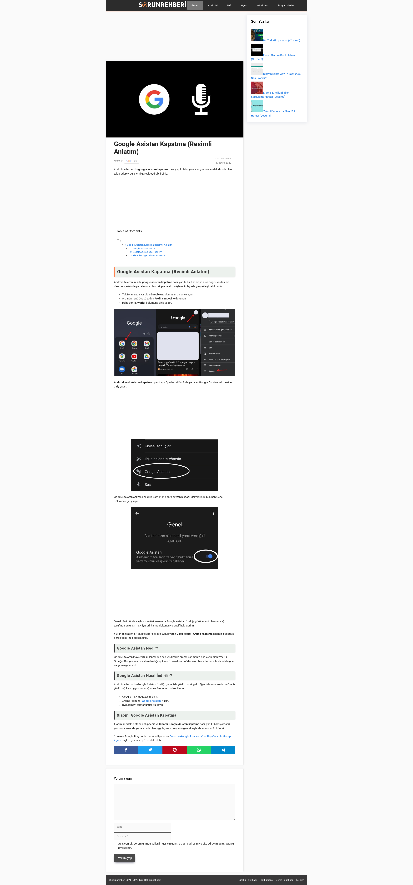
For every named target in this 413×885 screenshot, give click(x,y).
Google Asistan (151, 700)
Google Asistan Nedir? (144, 248)
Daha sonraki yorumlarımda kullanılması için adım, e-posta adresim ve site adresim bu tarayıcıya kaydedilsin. (175, 845)
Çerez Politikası (284, 880)
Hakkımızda (266, 880)
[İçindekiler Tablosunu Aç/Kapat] (118, 240)
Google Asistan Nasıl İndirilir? (147, 252)
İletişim (300, 880)
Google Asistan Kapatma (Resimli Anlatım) (150, 244)
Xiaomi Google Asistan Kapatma (149, 255)
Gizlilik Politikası (248, 880)
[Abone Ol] (131, 161)
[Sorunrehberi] (162, 5)
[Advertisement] (175, 37)
